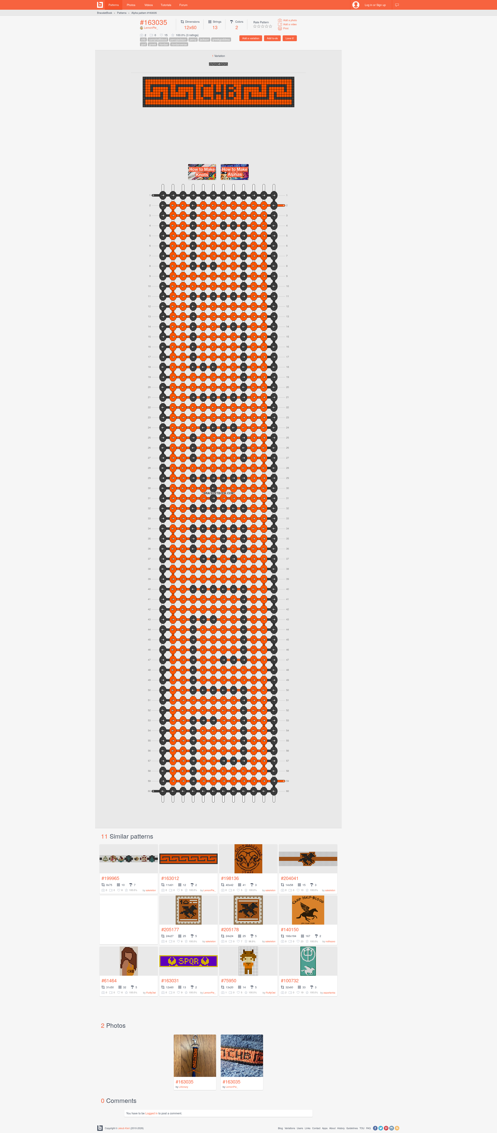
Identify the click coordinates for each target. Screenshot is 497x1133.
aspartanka (329, 992)
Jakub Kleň (124, 1128)
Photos (131, 5)
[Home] (100, 5)
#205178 (230, 929)
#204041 (290, 878)
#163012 (170, 878)
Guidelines (352, 1128)
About (332, 1128)
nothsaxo (330, 941)
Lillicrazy (183, 1086)
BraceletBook (104, 13)
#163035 (153, 22)
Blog (280, 1128)
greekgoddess (221, 39)
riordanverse (179, 44)
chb (143, 39)
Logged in (151, 1113)
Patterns (114, 5)
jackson (204, 39)
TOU (362, 1128)
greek (152, 44)
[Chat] (397, 5)
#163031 (170, 980)
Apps (325, 1128)
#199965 (110, 878)
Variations (290, 1128)
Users (300, 1128)
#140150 (290, 929)
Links (307, 1128)
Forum (183, 5)
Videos (148, 5)
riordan (163, 44)
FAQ (368, 1128)
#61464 (109, 980)
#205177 (170, 929)
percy (193, 39)
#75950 (228, 980)
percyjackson (178, 39)
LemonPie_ (151, 28)
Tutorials (166, 5)
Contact (316, 1128)
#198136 (230, 878)
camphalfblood (158, 39)
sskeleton (151, 890)
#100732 (290, 980)
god (143, 44)
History (341, 1128)
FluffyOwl (151, 992)
